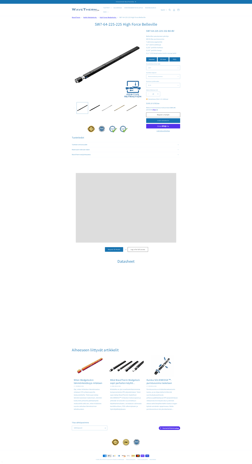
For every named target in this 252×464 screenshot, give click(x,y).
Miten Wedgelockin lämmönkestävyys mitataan (88, 381)
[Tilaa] (105, 428)
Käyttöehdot (153, 459)
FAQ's (174, 59)
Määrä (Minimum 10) (152, 90)
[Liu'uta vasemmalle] (74, 108)
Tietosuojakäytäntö (142, 459)
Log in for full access (138, 249)
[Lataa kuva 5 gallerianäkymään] (131, 108)
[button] (107, 8)
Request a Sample (163, 115)
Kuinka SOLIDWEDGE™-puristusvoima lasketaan (159, 381)
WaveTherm (76, 17)
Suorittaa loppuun (151, 72)
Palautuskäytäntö (130, 459)
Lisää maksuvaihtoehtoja (163, 131)
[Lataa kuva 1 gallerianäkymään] (82, 108)
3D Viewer (163, 59)
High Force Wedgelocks (108, 17)
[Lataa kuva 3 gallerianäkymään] (107, 108)
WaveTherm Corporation (106, 459)
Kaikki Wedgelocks (90, 17)
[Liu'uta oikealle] (140, 108)
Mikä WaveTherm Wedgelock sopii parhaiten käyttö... (125, 381)
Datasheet (152, 59)
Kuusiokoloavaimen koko (153, 64)
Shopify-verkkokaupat (118, 459)
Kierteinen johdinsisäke (152, 81)
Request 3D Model (114, 249)
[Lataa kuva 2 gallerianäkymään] (94, 108)
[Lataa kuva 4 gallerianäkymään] (119, 108)
